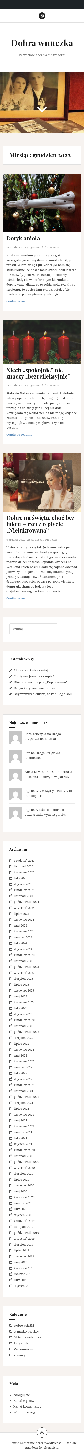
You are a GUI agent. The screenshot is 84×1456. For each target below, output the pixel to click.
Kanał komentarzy (27, 1406)
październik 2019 (26, 1232)
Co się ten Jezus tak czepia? (34, 676)
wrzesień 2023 (24, 973)
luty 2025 (20, 878)
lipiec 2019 (21, 1250)
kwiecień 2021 (24, 1126)
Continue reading (24, 302)
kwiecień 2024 (24, 931)
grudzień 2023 (24, 955)
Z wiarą (19, 1355)
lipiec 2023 (21, 984)
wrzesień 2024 (24, 908)
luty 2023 (20, 1008)
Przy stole (53, 247)
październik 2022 (26, 1032)
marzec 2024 (23, 937)
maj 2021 (20, 1120)
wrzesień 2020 (24, 1167)
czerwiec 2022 (24, 1049)
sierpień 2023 (23, 978)
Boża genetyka (35, 734)
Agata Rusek (36, 247)
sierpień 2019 (23, 1244)
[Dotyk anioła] (44, 207)
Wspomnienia (24, 1349)
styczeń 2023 (23, 1014)
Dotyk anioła (23, 238)
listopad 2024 (23, 896)
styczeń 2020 (23, 1215)
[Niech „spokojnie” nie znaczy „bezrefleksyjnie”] (44, 348)
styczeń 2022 (23, 1079)
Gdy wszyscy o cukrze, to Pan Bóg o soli (43, 694)
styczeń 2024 (23, 949)
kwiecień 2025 (24, 872)
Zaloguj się (21, 1395)
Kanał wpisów (23, 1401)
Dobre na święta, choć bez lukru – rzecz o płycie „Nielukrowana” (40, 524)
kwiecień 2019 (24, 1268)
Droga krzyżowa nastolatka (34, 688)
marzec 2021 (23, 1132)
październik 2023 (26, 967)
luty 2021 (20, 1138)
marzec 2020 (23, 1203)
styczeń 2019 (23, 1286)
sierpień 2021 (23, 1103)
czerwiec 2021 (24, 1114)
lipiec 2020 (21, 1179)
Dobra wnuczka (42, 42)
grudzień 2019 (24, 1221)
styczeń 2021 (23, 1144)
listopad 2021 (23, 1091)
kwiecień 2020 (24, 1197)
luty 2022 (20, 1073)
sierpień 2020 (23, 1173)
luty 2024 (20, 943)
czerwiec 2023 (24, 990)
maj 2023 (20, 996)
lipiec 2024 (21, 913)
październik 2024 (26, 902)
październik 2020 (26, 1162)
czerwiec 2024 (24, 919)
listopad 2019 (23, 1227)
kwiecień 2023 (24, 1002)
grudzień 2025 (24, 860)
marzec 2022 (23, 1067)
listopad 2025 (23, 866)
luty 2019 (20, 1280)
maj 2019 (20, 1262)
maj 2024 (20, 925)
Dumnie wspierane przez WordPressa (34, 1443)
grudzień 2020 (24, 1150)
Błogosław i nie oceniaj (31, 670)
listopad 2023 (23, 961)
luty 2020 (20, 1209)
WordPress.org (24, 1412)
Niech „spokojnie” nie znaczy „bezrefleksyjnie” (38, 373)
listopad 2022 (23, 1026)
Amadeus (31, 1447)
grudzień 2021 (24, 1085)
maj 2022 (20, 1055)
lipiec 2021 (21, 1108)
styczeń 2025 (23, 884)
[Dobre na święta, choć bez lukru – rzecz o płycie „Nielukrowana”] (44, 487)
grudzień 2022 (24, 1020)
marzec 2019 (23, 1274)
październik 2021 (26, 1097)
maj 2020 (20, 1191)
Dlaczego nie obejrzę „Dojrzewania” (40, 682)
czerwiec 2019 (24, 1256)
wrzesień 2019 (24, 1238)
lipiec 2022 (21, 1043)
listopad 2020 (23, 1156)
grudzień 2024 (24, 890)
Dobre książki (24, 1325)
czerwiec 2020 (24, 1185)
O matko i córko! (26, 1331)
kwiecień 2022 (24, 1061)
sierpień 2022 (23, 1038)
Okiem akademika (27, 1337)
